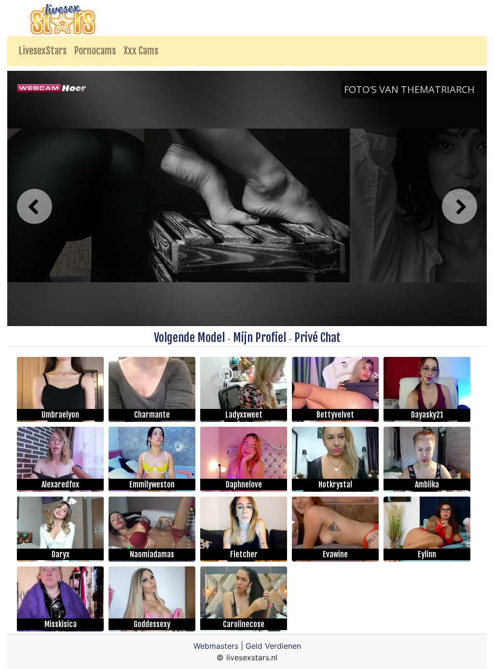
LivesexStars (43, 51)
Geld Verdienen (273, 646)
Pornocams (95, 51)
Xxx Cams (141, 51)
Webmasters (215, 646)
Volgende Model (189, 337)
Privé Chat (317, 337)
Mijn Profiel (259, 337)
